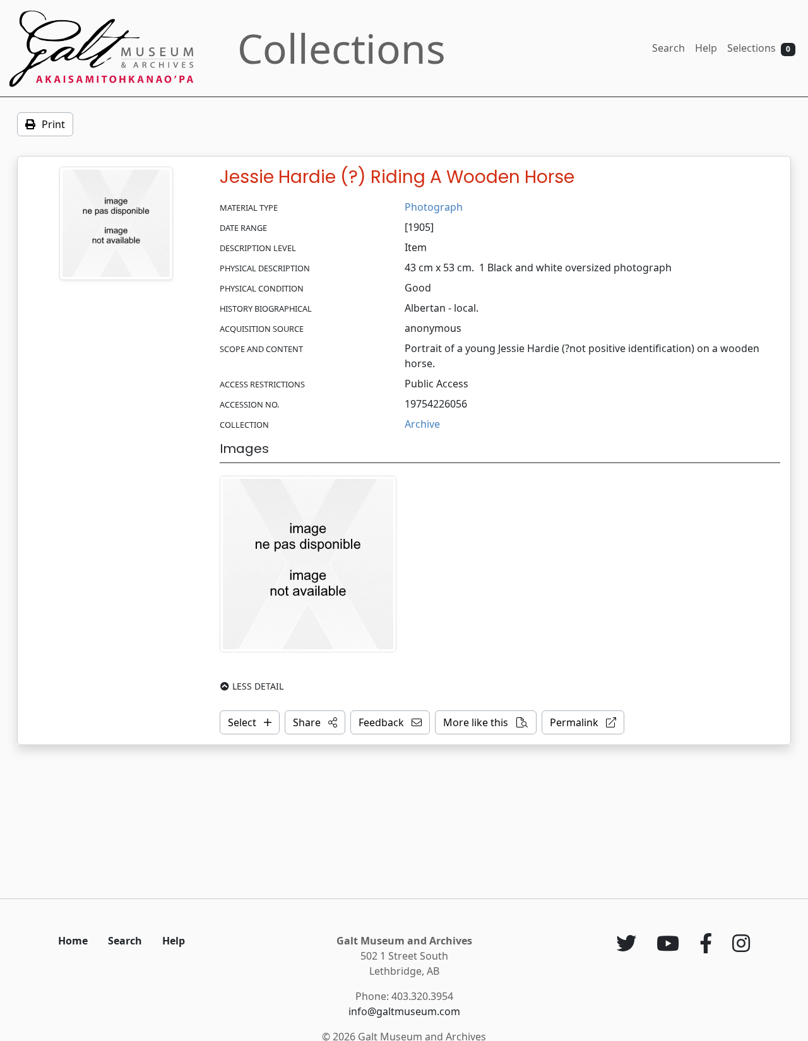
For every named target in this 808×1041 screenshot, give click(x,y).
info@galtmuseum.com (404, 1011)
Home (73, 941)
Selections (758, 48)
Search (668, 48)
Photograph (434, 207)
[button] (315, 722)
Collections (341, 48)
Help (706, 48)
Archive (422, 424)
